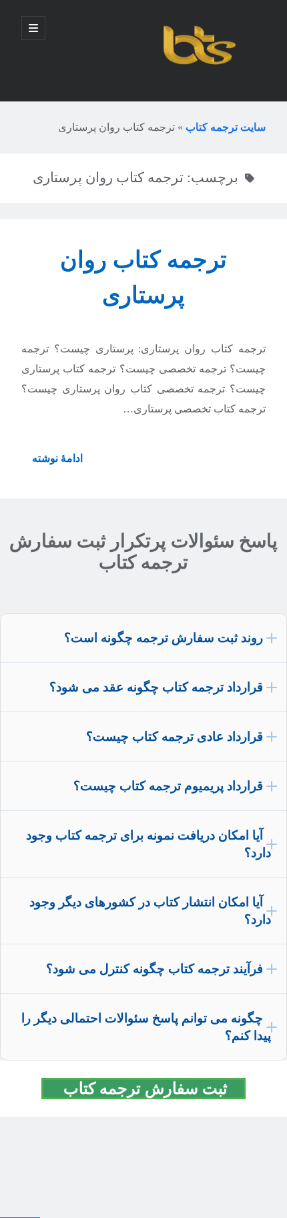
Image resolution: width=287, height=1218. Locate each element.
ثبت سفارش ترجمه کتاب (151, 1088)
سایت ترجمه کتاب (226, 127)
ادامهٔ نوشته (52, 463)
